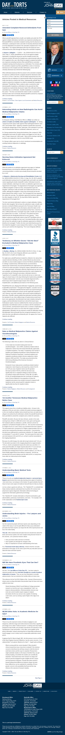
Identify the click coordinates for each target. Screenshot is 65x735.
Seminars (55, 75)
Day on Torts (14, 5)
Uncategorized (31, 389)
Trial (49, 133)
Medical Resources (37, 100)
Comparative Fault (52, 141)
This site (5, 532)
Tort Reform (51, 121)
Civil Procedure (10, 100)
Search (61, 152)
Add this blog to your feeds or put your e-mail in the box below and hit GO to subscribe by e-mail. (55, 97)
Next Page (38, 678)
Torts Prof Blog (50, 206)
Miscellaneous (52, 110)
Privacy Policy (22, 691)
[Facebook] (51, 82)
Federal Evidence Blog (52, 200)
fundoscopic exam (22, 499)
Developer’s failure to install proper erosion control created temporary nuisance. (54, 170)
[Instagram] (55, 85)
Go (61, 102)
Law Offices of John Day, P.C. (18, 570)
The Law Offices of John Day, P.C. (22, 731)
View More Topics (51, 144)
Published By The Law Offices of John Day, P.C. (53, 5)
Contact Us (38, 691)
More (61, 12)
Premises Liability (53, 124)
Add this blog (51, 93)
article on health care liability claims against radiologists (19, 121)
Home (5, 12)
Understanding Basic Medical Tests (16, 470)
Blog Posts (54, 691)
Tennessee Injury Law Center (54, 160)
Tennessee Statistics (53, 135)
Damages (50, 138)
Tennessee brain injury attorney (14, 546)
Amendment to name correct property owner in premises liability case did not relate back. (55, 183)
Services (29, 12)
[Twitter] (53, 82)
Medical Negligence (19, 322)
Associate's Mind (51, 195)
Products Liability (52, 119)
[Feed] (58, 85)
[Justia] (59, 82)
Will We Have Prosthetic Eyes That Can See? (20, 562)
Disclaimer (30, 691)
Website (17, 12)
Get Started (55, 35)
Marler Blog (50, 203)
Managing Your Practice (54, 127)
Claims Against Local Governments (23, 100)
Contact (43, 12)
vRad (29, 120)
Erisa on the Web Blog (52, 198)
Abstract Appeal (51, 192)
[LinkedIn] (56, 82)
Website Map (46, 691)
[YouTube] (52, 85)
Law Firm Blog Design (55, 731)
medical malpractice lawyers (22, 478)
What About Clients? (52, 209)
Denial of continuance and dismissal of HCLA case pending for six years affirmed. (55, 176)
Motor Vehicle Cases (53, 130)
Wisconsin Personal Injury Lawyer (53, 212)
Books (54, 70)
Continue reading (7, 98)
